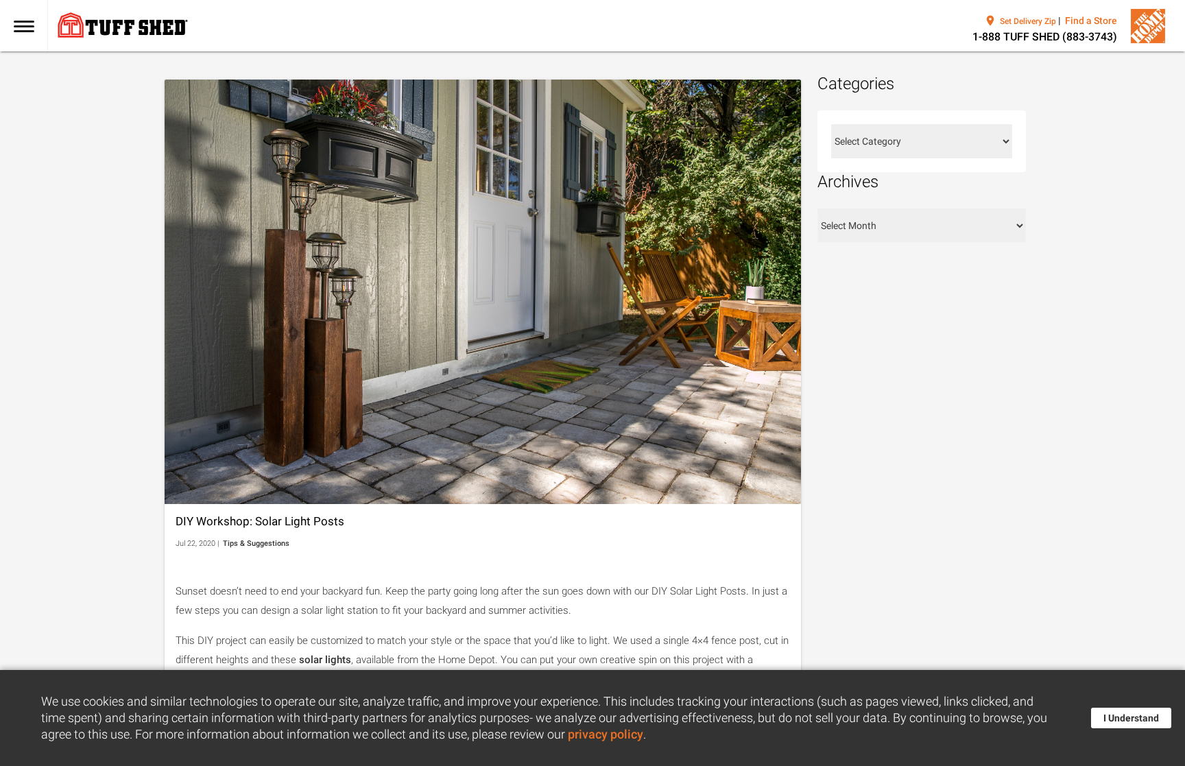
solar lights (325, 660)
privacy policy (605, 734)
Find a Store (1091, 20)
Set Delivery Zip (1028, 21)
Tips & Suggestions (256, 543)
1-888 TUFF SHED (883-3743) (1044, 36)
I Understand (1131, 718)
